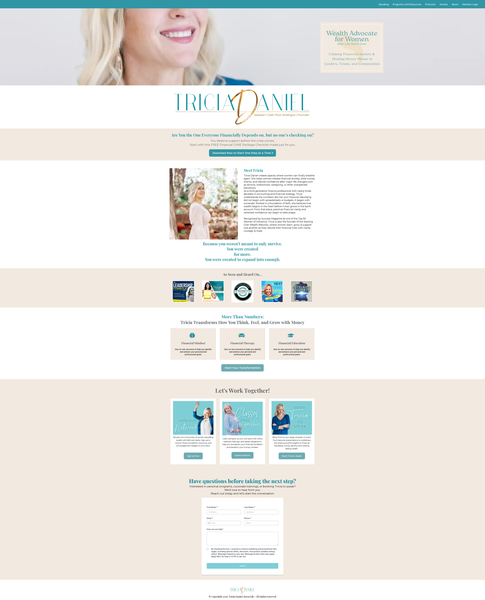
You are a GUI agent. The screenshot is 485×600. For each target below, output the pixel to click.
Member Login (470, 4)
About (455, 4)
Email (210, 518)
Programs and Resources (407, 4)
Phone (247, 518)
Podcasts (430, 4)
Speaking (384, 4)
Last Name (249, 507)
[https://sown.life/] (242, 590)
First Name (212, 507)
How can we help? (215, 529)
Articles (444, 4)
